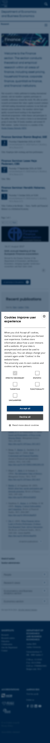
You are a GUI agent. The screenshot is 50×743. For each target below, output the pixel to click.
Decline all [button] (25, 417)
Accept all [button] (25, 408)
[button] (25, 425)
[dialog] (25, 371)
